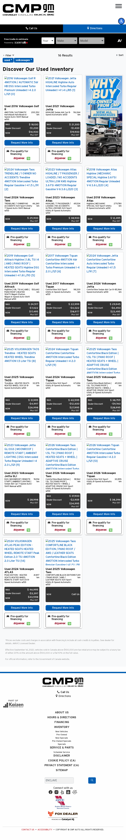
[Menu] (118, 7)
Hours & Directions (61, 717)
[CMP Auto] (28, 10)
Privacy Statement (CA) (61, 765)
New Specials (61, 738)
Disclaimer (61, 755)
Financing (61, 722)
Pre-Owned (61, 735)
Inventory (61, 727)
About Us (62, 712)
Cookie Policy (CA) (61, 760)
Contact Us (27, 830)
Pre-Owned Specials (61, 741)
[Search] (92, 780)
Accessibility (45, 830)
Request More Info (22, 142)
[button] (121, 21)
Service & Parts (62, 747)
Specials (62, 744)
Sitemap (62, 770)
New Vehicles (61, 732)
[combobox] (48, 40)
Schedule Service (61, 752)
